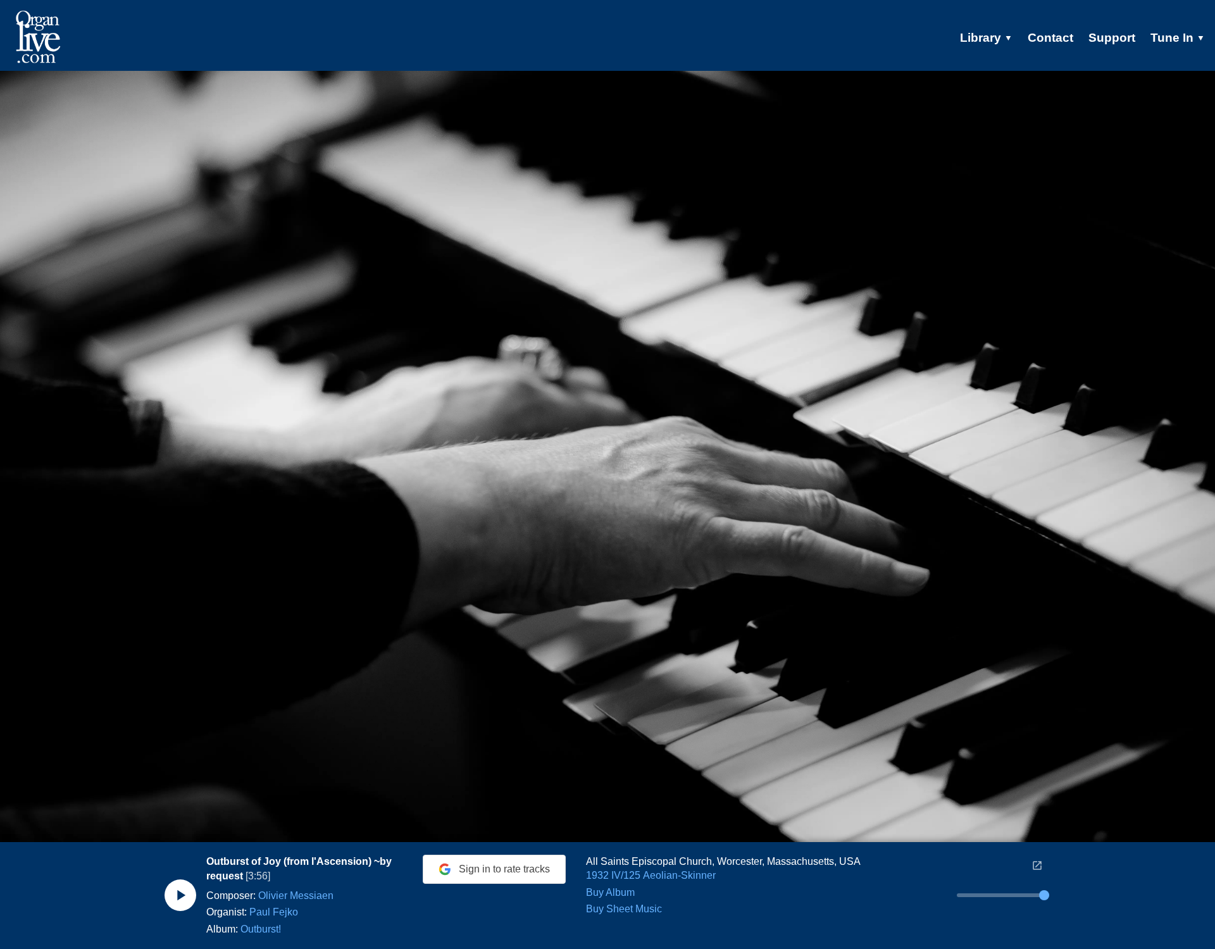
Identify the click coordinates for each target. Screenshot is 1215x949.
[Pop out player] (1037, 865)
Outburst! (260, 929)
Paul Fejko (273, 912)
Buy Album (610, 892)
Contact (1050, 37)
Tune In (1177, 37)
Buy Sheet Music (624, 908)
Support (1111, 37)
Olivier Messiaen (295, 895)
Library (986, 37)
